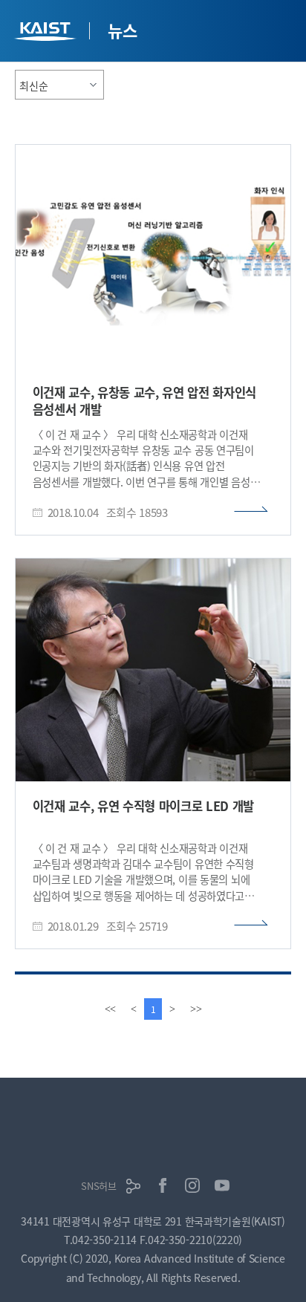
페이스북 (162, 1185)
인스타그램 (192, 1185)
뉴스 (122, 30)
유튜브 (222, 1185)
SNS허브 (99, 1186)
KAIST (47, 33)
